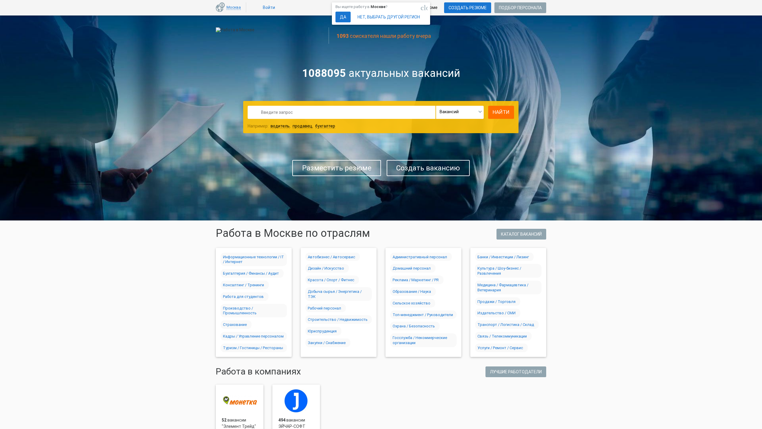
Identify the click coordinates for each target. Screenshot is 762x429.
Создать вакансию (428, 168)
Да (343, 17)
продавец (302, 126)
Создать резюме (468, 7)
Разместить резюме (336, 168)
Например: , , (291, 126)
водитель (280, 126)
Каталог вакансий (521, 234)
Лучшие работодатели (516, 371)
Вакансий (449, 111)
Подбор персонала (520, 7)
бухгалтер (325, 126)
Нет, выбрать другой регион (388, 17)
